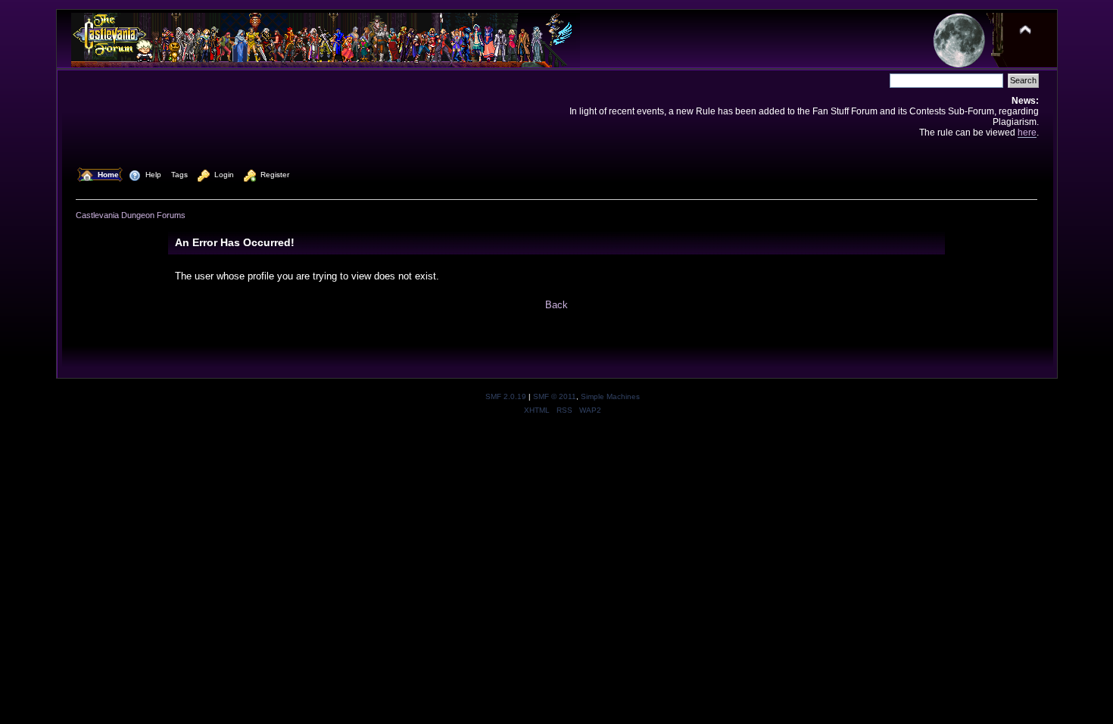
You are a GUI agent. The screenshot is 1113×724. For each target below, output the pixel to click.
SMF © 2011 (554, 396)
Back (556, 305)
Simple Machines (610, 396)
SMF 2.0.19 (505, 396)
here (1027, 132)
